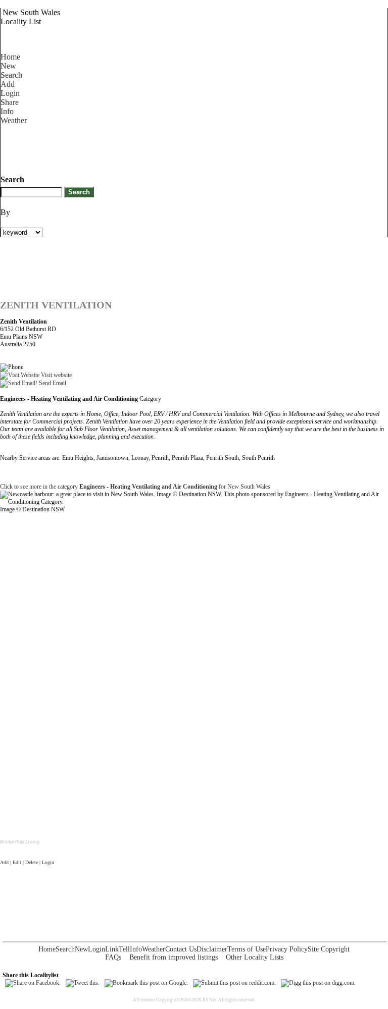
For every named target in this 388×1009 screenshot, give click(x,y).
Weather (14, 120)
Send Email (51, 383)
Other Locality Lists (254, 957)
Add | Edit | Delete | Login (27, 862)
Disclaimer (212, 949)
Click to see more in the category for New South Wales (135, 486)
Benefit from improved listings (173, 957)
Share (10, 102)
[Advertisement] (184, 148)
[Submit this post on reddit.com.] (234, 982)
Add (8, 84)
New (8, 66)
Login (10, 93)
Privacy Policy (287, 949)
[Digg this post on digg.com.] (318, 982)
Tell (124, 949)
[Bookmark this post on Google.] (146, 982)
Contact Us (181, 949)
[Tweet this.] (82, 982)
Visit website (55, 375)
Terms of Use (246, 949)
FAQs (113, 957)
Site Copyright (329, 949)
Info (7, 111)
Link (112, 949)
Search (11, 75)
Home (10, 56)
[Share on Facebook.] (33, 982)
